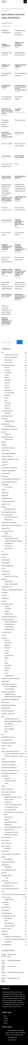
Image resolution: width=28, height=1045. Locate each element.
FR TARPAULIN (5, 571)
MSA (3, 716)
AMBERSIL (7, 645)
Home (3, 8)
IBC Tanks (4, 595)
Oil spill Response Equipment (9, 743)
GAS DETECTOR (6, 574)
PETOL (3, 759)
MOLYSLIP (7, 668)
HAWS (6, 533)
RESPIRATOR (5, 776)
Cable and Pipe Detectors (8, 448)
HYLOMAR (4, 592)
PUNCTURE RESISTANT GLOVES (13, 827)
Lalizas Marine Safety (7, 604)
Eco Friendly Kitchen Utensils (9, 512)
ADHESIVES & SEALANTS (8, 365)
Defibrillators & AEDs (10, 694)
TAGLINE (4, 873)
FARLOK (7, 377)
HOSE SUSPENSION (10, 624)
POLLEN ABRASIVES (10, 426)
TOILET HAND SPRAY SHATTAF (10, 888)
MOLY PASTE (8, 665)
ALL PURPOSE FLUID (7, 411)
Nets (3, 734)
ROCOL (6, 398)
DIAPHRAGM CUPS (7, 498)
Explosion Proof (6, 528)
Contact (5, 1023)
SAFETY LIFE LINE (6, 843)
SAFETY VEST (5, 851)
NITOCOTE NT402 (9, 393)
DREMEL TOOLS (6, 504)
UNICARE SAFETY (6, 907)
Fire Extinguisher (6, 563)
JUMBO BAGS (5, 598)
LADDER (4, 601)
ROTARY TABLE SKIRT (7, 789)
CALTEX (7, 650)
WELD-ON (7, 405)
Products (6, 1018)
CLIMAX (7, 375)
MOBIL (6, 663)
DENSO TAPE (5, 492)
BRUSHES (4, 445)
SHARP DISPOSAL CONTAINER (13, 696)
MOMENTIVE (8, 390)
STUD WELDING (9, 923)
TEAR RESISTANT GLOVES (12, 832)
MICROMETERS (6, 708)
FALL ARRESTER (9, 543)
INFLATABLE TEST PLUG (11, 883)
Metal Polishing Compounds (9, 705)
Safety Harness (8, 360)
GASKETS (4, 579)
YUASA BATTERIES (10, 421)
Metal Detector (6, 702)
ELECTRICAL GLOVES (10, 809)
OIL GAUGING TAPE (7, 740)
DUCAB (4, 507)
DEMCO (4, 490)
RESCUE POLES (9, 519)
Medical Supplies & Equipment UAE (10, 699)
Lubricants (4, 638)
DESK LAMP (5, 495)
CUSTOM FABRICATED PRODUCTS (11, 479)
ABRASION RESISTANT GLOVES (13, 797)
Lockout (4, 635)
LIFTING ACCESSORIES (8, 619)
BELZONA (7, 370)
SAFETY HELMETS (6, 837)
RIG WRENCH (8, 941)
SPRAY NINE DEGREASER (8, 862)
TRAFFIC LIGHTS (6, 897)
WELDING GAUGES (10, 926)
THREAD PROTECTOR (7, 886)
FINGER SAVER (5, 560)
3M (2, 352)
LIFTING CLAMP (9, 627)
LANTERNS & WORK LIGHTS (9, 616)
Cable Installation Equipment (9, 453)
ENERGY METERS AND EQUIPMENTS (12, 525)
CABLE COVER (5, 450)
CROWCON (5, 476)
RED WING (7, 848)
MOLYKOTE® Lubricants (8, 711)
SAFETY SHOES (6, 846)
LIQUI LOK (7, 382)
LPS (6, 660)
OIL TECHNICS (8, 487)
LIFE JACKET (8, 608)
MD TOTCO (8, 413)
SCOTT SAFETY (9, 362)
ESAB (6, 921)
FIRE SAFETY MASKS (10, 781)
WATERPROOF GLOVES (11, 834)
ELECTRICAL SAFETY (7, 515)
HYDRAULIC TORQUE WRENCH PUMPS (12, 589)
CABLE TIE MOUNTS (7, 456)
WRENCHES (5, 934)
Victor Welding (5, 910)
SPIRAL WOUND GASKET (11, 584)
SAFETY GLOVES (6, 795)
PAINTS (4, 748)
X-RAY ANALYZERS (6, 944)
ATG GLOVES (8, 802)
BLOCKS (4, 432)
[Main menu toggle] (25, 1)
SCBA (6, 731)
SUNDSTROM (5, 865)
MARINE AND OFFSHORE (8, 684)
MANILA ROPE (5, 681)
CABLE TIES (5, 462)
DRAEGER (7, 778)
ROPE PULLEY (8, 546)
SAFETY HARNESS (9, 729)
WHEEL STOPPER (6, 928)
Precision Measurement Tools (9, 767)
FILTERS (4, 557)
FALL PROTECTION (7, 536)
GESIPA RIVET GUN (7, 587)
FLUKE (3, 568)
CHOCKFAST (8, 372)
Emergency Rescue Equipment (9, 522)
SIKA (6, 400)
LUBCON (7, 387)
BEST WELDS (8, 918)
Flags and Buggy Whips (7, 565)
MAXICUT (7, 819)
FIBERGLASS (5, 554)
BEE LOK (7, 367)
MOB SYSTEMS (9, 614)
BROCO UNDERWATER (11, 686)
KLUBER (7, 658)
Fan (3, 551)
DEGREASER (5, 485)
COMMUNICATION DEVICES (9, 467)
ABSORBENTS (8, 859)
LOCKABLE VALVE (6, 632)
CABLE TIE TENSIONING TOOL (10, 459)
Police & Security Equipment (9, 764)
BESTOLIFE (8, 647)
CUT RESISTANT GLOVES (11, 807)
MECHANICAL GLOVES (11, 822)
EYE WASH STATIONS (7, 531)
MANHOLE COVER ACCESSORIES (10, 678)
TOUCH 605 (8, 403)
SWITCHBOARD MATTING (9, 870)
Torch (3, 891)
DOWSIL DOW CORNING (8, 501)
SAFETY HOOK (6, 840)
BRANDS (4, 442)
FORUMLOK (8, 380)
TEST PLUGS (5, 880)
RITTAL (6, 878)
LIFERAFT (7, 611)
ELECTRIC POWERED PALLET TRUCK (15, 753)
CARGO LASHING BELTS (11, 622)
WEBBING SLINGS (9, 629)
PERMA (7, 670)
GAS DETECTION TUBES (11, 576)
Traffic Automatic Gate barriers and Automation (14, 894)
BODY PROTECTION (7, 437)
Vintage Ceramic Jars (7, 913)
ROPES (3, 786)
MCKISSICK (8, 434)
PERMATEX (8, 395)
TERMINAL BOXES (6, 875)
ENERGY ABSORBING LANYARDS (13, 541)
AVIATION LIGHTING (7, 416)
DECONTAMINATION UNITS (9, 482)
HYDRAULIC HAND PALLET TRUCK (14, 756)
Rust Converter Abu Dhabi (8, 792)
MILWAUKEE (8, 824)
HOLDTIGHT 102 (9, 655)
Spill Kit (3, 857)
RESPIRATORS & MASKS (11, 357)
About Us (6, 1020)
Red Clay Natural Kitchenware (9, 773)
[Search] (20, 342)
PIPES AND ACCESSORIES (8, 762)
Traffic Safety (5, 902)
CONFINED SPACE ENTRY (11, 355)
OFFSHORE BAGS (9, 689)
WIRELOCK (7, 408)
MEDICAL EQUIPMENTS (8, 692)
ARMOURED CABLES (10, 509)
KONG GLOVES (9, 817)
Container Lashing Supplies (8, 470)
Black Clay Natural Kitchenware (10, 429)
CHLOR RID (5, 465)
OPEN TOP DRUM (6, 745)
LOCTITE (7, 385)
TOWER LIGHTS (9, 899)
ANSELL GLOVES (9, 799)
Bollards (7, 904)
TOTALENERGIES (9, 675)
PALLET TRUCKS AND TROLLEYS (10, 751)
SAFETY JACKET (9, 439)
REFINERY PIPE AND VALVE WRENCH (15, 939)
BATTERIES (5, 419)
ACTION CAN (8, 642)
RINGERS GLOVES (9, 829)
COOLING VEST (6, 473)
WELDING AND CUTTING (8, 916)
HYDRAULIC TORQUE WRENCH (13, 936)
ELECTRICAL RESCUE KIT (11, 517)
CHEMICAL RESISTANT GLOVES (13, 804)
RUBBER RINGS (9, 581)
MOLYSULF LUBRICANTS (8, 713)
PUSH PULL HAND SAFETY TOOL (10, 770)
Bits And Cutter (5, 424)
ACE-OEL (7, 640)
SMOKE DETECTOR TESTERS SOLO (11, 854)
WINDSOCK (5, 931)
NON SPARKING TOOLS (8, 737)
